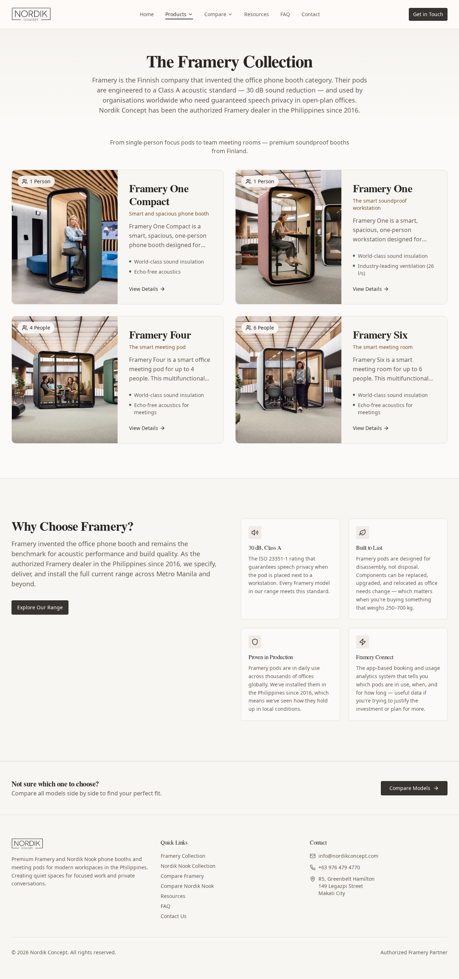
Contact (311, 14)
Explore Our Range (40, 607)
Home (147, 14)
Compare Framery (182, 875)
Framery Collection (183, 855)
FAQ (285, 14)
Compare (215, 14)
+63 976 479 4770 (339, 867)
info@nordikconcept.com (348, 855)
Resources (256, 14)
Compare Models (409, 788)
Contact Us (173, 916)
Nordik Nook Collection (188, 865)
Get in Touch (428, 14)
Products (175, 14)
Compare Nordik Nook (187, 886)
